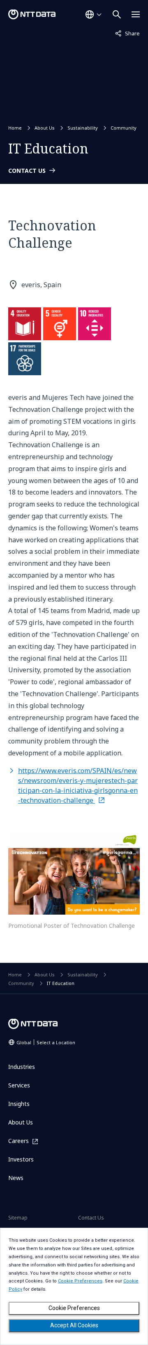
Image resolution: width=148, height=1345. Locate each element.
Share (127, 33)
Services (19, 1085)
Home (15, 128)
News (15, 1178)
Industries (21, 1067)
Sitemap (18, 1217)
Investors (21, 1159)
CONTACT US (27, 170)
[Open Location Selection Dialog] (93, 14)
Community (123, 128)
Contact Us (91, 1217)
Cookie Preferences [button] (80, 1281)
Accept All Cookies (74, 1325)
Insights (19, 1104)
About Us (45, 128)
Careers (18, 1141)
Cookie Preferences (74, 1308)
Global (45, 1042)
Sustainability (82, 128)
